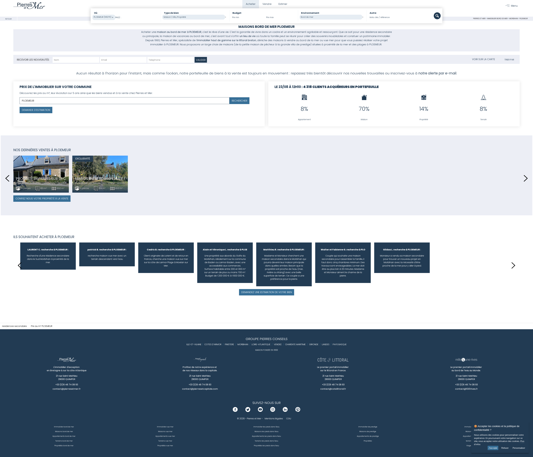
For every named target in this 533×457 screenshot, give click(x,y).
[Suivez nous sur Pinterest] (297, 411)
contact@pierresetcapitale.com (200, 388)
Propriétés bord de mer (63, 445)
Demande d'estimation (36, 110)
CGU (288, 418)
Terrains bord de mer (64, 441)
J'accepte (493, 448)
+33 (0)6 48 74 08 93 (66, 384)
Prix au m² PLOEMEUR (41, 326)
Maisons (469, 431)
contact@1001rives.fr (466, 388)
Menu (514, 5)
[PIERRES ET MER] (66, 361)
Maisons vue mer (165, 431)
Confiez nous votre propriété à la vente (42, 198)
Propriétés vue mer (165, 445)
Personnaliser (519, 448)
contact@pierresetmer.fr (67, 388)
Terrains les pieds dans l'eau (266, 441)
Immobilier (469, 427)
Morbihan (513, 18)
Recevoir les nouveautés (33, 59)
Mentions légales (274, 418)
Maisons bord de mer (64, 431)
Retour (8, 19)
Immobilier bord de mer (497, 18)
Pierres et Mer (479, 18)
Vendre (266, 4)
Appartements (469, 436)
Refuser (505, 448)
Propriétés (368, 441)
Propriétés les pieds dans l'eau (266, 445)
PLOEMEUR (524, 18)
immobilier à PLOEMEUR (164, 44)
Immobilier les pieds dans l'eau (266, 427)
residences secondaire (14, 326)
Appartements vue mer (165, 436)
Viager (469, 445)
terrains (469, 441)
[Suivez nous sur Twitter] (247, 411)
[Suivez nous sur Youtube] (260, 411)
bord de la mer (309, 40)
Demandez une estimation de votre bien (266, 292)
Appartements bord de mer (63, 436)
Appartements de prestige (368, 436)
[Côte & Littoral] (333, 361)
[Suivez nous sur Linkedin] (285, 411)
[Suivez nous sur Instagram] (272, 411)
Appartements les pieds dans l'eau (266, 436)
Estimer (282, 4)
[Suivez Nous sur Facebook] (235, 411)
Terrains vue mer (165, 441)
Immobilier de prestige (367, 427)
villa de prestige (301, 44)
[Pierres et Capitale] (199, 361)
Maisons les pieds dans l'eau (266, 431)
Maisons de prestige (367, 431)
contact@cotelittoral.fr (333, 388)
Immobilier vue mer (165, 427)
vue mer (329, 40)
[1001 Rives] (466, 361)
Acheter (251, 4)
